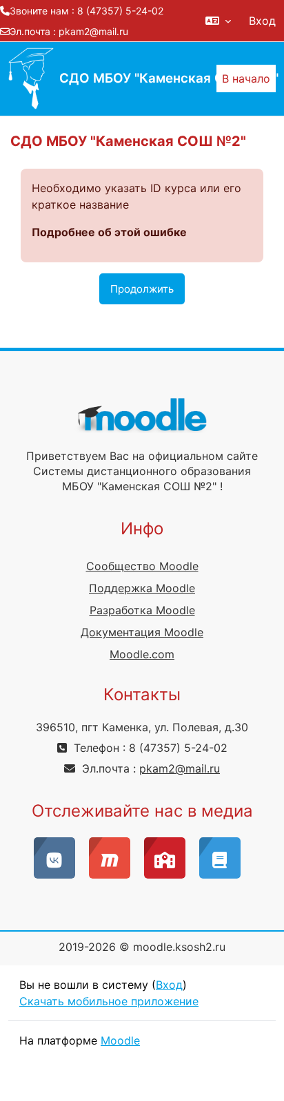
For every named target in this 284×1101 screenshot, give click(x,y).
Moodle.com (142, 654)
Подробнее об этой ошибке (109, 232)
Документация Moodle (142, 632)
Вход (262, 21)
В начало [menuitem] (246, 78)
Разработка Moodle (142, 610)
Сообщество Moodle (142, 566)
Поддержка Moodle (142, 588)
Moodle (120, 1040)
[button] (218, 20)
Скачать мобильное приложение (109, 1001)
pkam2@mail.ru (93, 31)
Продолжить (142, 288)
